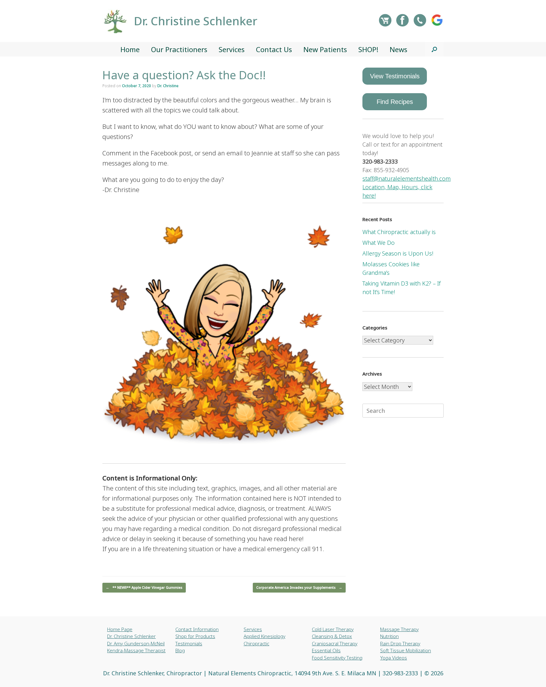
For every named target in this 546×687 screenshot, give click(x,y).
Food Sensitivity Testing (337, 657)
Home (130, 49)
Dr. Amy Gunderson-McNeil (136, 643)
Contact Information (197, 629)
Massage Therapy (399, 629)
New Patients (325, 49)
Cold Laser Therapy (333, 629)
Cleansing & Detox (332, 636)
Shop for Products (195, 636)
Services (232, 49)
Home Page (119, 629)
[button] (434, 49)
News (398, 49)
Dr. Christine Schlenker (131, 636)
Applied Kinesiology (264, 636)
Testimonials (188, 643)
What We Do (378, 242)
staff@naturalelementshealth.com (406, 178)
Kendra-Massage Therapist (136, 650)
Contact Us (274, 49)
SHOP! (368, 49)
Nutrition (389, 636)
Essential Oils (326, 650)
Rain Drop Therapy (400, 643)
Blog (180, 650)
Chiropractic (256, 643)
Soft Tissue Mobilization (405, 650)
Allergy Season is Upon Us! (397, 253)
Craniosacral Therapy (334, 643)
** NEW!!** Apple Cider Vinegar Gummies (144, 587)
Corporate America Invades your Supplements (299, 587)
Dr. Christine (168, 85)
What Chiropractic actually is (399, 232)
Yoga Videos (393, 657)
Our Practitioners (179, 49)
